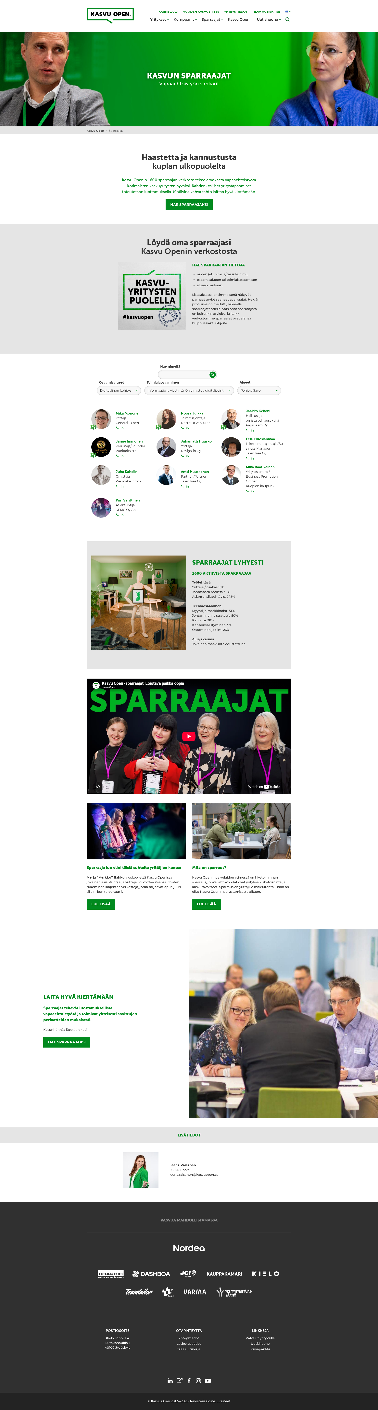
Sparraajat (211, 19)
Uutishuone (267, 19)
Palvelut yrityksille (260, 1338)
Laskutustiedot (189, 1344)
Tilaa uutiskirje (188, 1349)
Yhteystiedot (189, 1338)
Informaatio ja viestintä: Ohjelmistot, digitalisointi (186, 390)
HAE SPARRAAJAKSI (189, 205)
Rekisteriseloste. (203, 1401)
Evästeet (224, 1401)
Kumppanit (184, 19)
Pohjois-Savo (251, 390)
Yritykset (158, 19)
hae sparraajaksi (67, 1042)
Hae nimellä (170, 366)
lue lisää (101, 904)
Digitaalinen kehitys (116, 390)
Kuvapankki (260, 1349)
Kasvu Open (238, 19)
